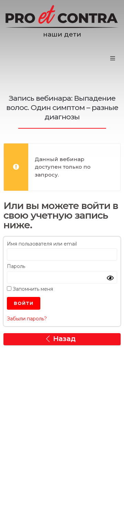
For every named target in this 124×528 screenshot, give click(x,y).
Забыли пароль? (27, 319)
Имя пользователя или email (42, 244)
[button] (112, 58)
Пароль (16, 266)
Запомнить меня (32, 289)
